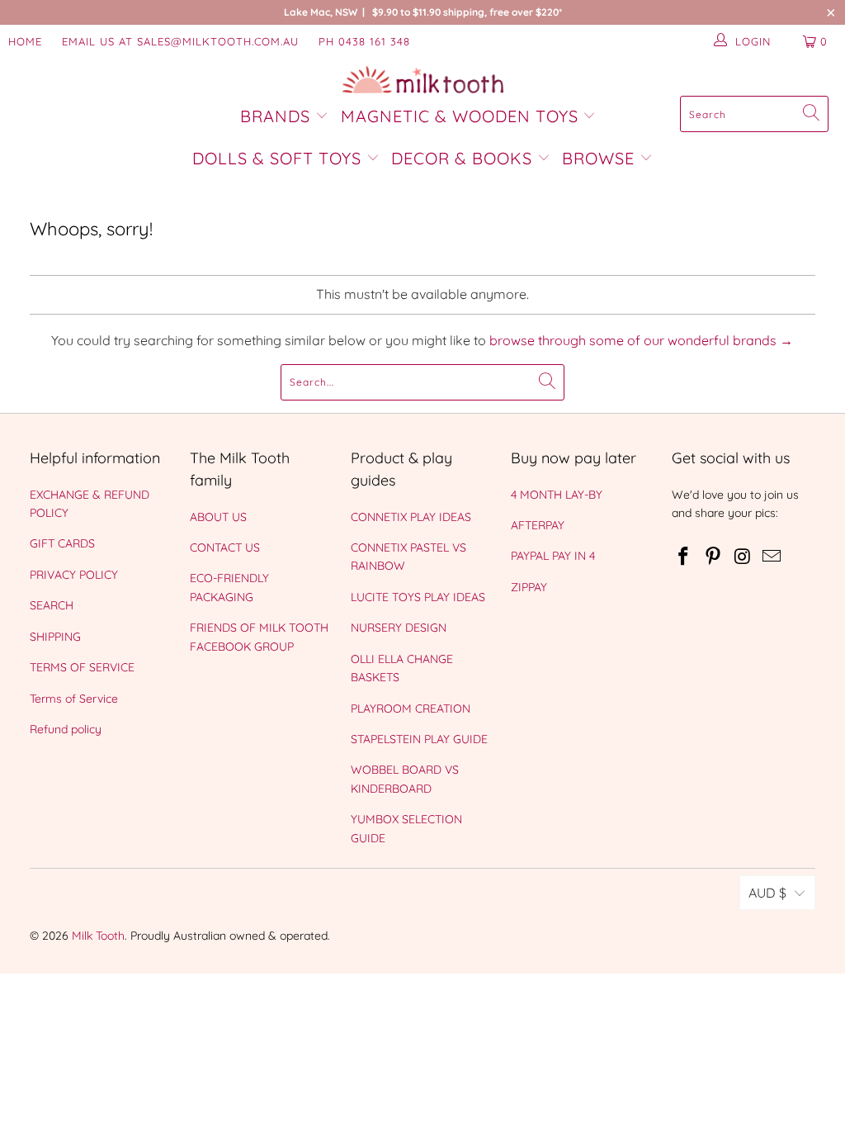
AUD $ (767, 892)
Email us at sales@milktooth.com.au (180, 41)
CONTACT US (225, 547)
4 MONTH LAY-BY (556, 494)
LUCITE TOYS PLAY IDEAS (418, 597)
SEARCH (51, 605)
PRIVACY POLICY (74, 574)
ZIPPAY (529, 587)
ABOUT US (218, 516)
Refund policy (65, 729)
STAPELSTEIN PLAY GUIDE (419, 739)
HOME (25, 41)
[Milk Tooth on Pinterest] (713, 557)
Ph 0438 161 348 (364, 41)
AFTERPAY (537, 525)
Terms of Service (74, 698)
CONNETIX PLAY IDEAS (411, 516)
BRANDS (277, 116)
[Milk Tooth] (422, 81)
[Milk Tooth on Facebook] (684, 557)
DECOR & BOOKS (461, 158)
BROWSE (598, 158)
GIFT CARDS (62, 543)
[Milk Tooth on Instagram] (742, 557)
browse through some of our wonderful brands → (641, 340)
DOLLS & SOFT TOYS (276, 158)
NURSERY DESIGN (398, 627)
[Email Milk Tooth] (772, 557)
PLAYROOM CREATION (410, 708)
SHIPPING (55, 636)
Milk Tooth (98, 935)
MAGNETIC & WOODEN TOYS (459, 116)
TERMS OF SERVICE (82, 667)
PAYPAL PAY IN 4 (553, 555)
